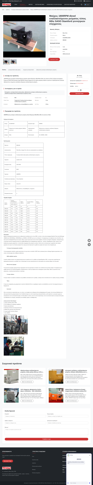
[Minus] (90, 455)
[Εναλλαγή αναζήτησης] (81, 4)
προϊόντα (8, 9)
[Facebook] (78, 90)
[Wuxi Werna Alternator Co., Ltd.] (24, 36)
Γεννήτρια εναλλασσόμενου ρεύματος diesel (20, 9)
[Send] (90, 483)
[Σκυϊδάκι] (89, 244)
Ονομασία (7, 413)
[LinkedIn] (80, 90)
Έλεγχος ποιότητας (69, 4)
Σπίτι (16, 4)
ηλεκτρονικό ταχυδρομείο (52, 420)
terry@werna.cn (88, 1)
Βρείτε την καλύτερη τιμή (27, 381)
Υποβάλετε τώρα (46, 439)
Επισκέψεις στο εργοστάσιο (54, 4)
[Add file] (68, 483)
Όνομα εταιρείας (50, 413)
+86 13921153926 (79, 83)
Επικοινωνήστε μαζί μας (37, 466)
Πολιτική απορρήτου (36, 472)
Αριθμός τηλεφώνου (9, 420)
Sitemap (33, 469)
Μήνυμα (7, 427)
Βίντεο (31, 4)
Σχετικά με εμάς (39, 4)
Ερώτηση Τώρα (79, 93)
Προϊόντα (22, 4)
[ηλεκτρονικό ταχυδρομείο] (89, 240)
